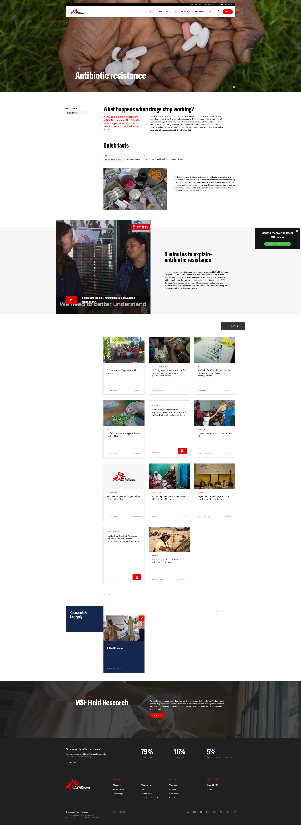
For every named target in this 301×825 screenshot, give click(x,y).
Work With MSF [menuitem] (196, 4)
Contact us (173, 797)
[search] (219, 11)
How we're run (174, 789)
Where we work (146, 785)
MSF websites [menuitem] (210, 4)
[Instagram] (207, 812)
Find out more (72, 763)
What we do (117, 785)
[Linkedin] (214, 812)
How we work (174, 793)
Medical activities (119, 789)
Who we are (173, 785)
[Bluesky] (201, 812)
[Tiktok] (221, 812)
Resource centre (146, 793)
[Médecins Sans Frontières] (78, 788)
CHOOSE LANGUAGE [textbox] (73, 113)
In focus (115, 797)
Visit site (157, 715)
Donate (227, 11)
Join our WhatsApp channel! (277, 244)
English (227, 4)
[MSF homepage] (77, 11)
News (143, 789)
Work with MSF (212, 785)
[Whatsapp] (234, 812)
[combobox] (75, 113)
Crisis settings (118, 793)
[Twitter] (188, 812)
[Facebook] (194, 811)
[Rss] (227, 812)
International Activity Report (151, 797)
